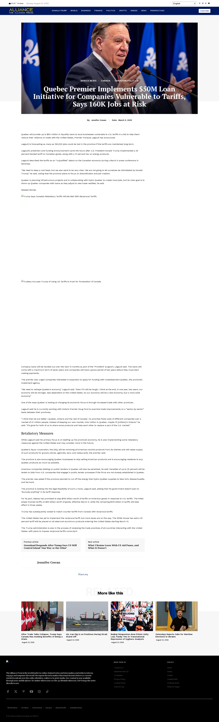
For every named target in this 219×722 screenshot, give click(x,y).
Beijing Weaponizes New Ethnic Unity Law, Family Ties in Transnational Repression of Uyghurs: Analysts (130, 636)
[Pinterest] (23, 691)
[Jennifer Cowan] (27, 562)
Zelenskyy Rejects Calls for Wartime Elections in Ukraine (174, 635)
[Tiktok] (47, 691)
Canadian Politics (126, 81)
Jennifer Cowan (98, 120)
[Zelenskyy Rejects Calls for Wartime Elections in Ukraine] (177, 616)
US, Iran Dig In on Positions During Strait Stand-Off (86, 635)
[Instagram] (202, 3)
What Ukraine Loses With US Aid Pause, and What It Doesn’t (113, 546)
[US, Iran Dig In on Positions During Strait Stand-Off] (87, 616)
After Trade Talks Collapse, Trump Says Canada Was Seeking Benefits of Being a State (41, 636)
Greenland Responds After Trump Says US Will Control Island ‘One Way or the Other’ (50, 546)
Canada (105, 81)
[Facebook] (199, 3)
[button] (53, 16)
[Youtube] (208, 3)
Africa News (89, 81)
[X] (205, 3)
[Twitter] (15, 691)
